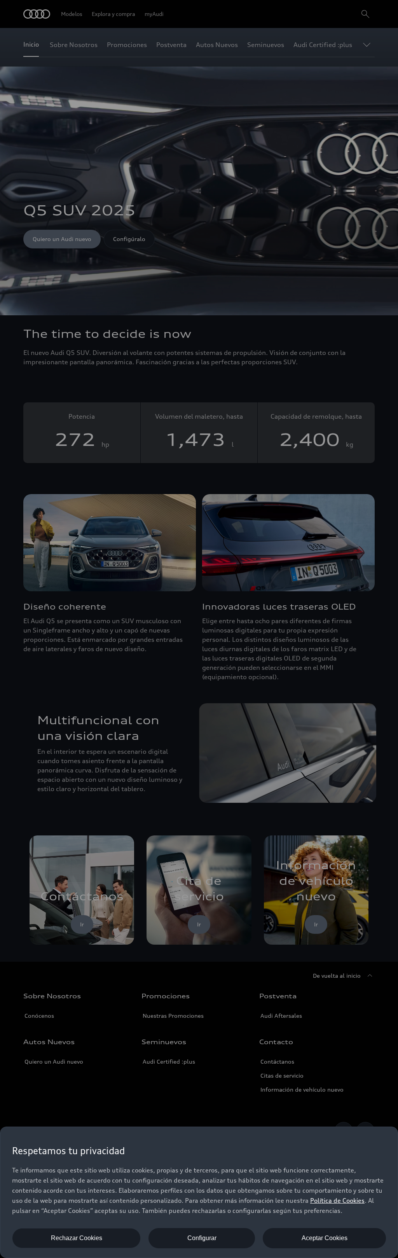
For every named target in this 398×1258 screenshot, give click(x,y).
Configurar (201, 1238)
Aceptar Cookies (324, 1238)
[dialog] (199, 1192)
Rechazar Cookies (76, 1238)
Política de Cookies (337, 1200)
